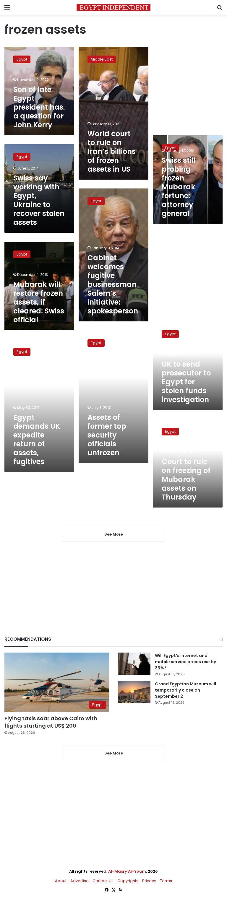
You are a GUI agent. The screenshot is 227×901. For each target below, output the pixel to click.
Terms (166, 881)
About (61, 881)
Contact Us (103, 881)
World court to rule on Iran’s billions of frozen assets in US (111, 151)
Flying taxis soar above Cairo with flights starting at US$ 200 (50, 722)
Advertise (79, 881)
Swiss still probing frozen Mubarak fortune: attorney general (179, 186)
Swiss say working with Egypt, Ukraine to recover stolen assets (38, 200)
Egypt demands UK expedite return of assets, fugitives (36, 439)
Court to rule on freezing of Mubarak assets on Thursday (186, 479)
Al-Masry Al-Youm (127, 871)
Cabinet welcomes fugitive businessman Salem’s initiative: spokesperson (112, 284)
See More (113, 753)
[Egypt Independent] (113, 7)
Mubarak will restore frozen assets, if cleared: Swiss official (38, 302)
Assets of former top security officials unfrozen (106, 435)
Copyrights (127, 881)
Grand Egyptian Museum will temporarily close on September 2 (185, 690)
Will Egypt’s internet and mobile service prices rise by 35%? (185, 662)
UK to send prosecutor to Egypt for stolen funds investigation (186, 381)
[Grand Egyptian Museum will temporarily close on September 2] (134, 692)
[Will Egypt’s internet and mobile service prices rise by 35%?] (134, 664)
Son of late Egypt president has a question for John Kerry (38, 107)
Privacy (149, 881)
